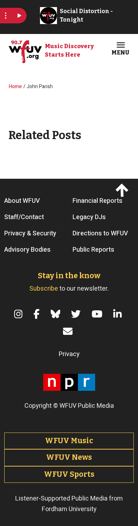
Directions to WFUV (100, 233)
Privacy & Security (30, 233)
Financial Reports (97, 201)
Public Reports (93, 250)
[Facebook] (38, 314)
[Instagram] (19, 314)
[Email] (69, 331)
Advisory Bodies (27, 250)
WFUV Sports (69, 474)
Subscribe (43, 288)
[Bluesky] (57, 314)
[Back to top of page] (122, 190)
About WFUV (22, 201)
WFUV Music (69, 440)
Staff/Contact (24, 217)
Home (15, 86)
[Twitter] (77, 314)
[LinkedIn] (118, 314)
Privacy (69, 354)
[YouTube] (98, 314)
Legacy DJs (89, 217)
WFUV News (69, 457)
